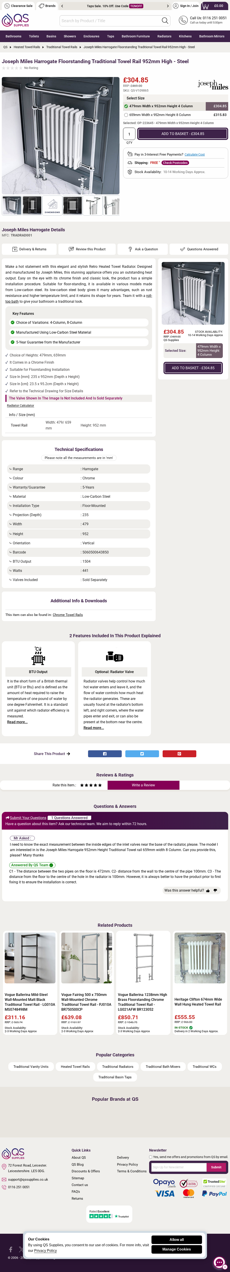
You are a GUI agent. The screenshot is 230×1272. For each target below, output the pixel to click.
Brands (50, 6)
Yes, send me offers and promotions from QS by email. (190, 1157)
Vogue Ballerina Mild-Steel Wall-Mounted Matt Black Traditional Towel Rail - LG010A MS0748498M (30, 1002)
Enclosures (91, 36)
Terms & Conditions (132, 1171)
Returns (77, 1199)
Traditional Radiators (117, 1067)
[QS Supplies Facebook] (10, 1249)
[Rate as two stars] (84, 786)
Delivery (123, 1158)
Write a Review (143, 785)
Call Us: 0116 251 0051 (208, 18)
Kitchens (185, 36)
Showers (70, 36)
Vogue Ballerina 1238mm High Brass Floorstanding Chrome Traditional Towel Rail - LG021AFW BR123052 (142, 1002)
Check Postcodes (175, 163)
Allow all (177, 1240)
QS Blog (78, 1165)
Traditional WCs (205, 1067)
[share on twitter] (142, 753)
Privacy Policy (127, 1165)
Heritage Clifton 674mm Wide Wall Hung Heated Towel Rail (198, 1001)
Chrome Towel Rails (68, 615)
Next (168, 6)
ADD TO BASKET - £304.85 (182, 134)
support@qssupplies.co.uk (28, 1180)
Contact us (80, 1185)
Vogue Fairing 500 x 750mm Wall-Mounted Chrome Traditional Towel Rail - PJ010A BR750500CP (86, 1002)
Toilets (34, 36)
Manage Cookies (176, 1249)
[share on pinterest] (179, 753)
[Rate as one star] (82, 786)
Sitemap (78, 1178)
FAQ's (76, 1192)
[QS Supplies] (15, 20)
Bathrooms (13, 36)
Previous (62, 6)
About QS (79, 1158)
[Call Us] (183, 20)
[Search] (165, 20)
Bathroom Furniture (136, 36)
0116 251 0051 (19, 1187)
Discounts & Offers (86, 1171)
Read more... (17, 722)
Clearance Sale (22, 6)
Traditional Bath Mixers (163, 1067)
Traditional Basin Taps (115, 1077)
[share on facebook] (105, 753)
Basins (51, 36)
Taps (110, 36)
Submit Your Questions (28, 818)
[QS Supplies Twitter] (21, 1249)
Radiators (164, 36)
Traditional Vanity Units (31, 1067)
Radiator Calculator (20, 406)
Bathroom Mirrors (211, 36)
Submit (216, 1167)
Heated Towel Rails (75, 1067)
